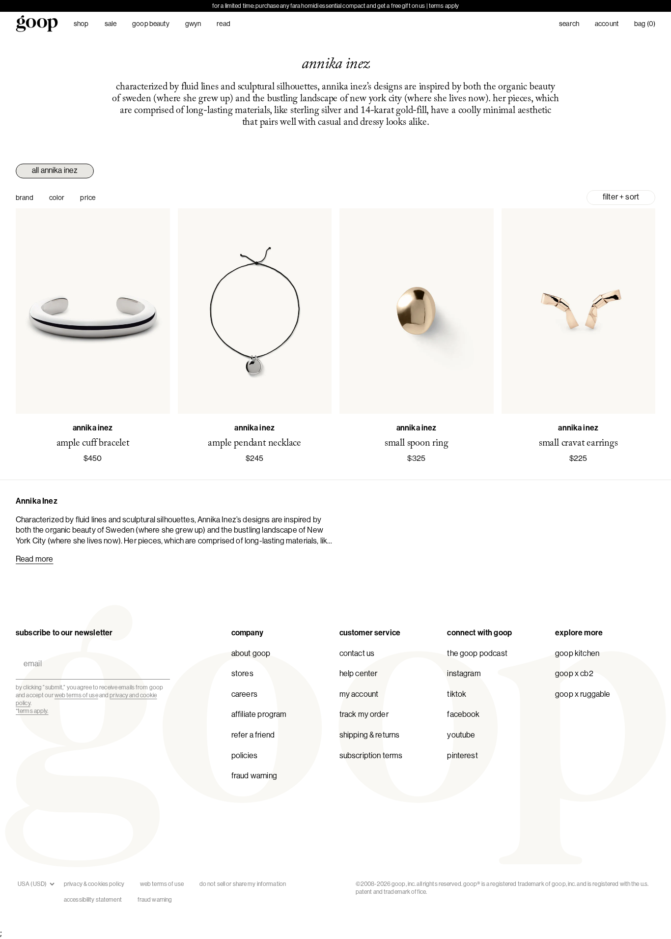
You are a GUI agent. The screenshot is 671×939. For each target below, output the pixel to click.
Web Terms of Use (162, 884)
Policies (244, 755)
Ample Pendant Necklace (254, 443)
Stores (242, 673)
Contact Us (357, 653)
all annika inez (55, 170)
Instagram (463, 673)
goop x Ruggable (582, 694)
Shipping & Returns (369, 735)
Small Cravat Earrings (578, 443)
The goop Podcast (477, 653)
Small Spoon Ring (416, 443)
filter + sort (621, 196)
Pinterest (462, 755)
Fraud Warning (254, 775)
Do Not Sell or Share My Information (242, 884)
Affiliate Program (259, 714)
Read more (34, 559)
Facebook (463, 714)
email (30, 652)
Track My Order (364, 714)
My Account (359, 694)
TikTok (456, 694)
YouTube (461, 735)
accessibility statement (93, 899)
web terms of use (76, 695)
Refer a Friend (253, 735)
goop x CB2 (574, 673)
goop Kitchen (577, 653)
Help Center (358, 673)
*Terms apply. (32, 711)
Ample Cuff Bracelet (92, 443)
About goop (251, 653)
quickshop (92, 400)
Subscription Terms (371, 755)
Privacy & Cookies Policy (94, 884)
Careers (244, 694)
